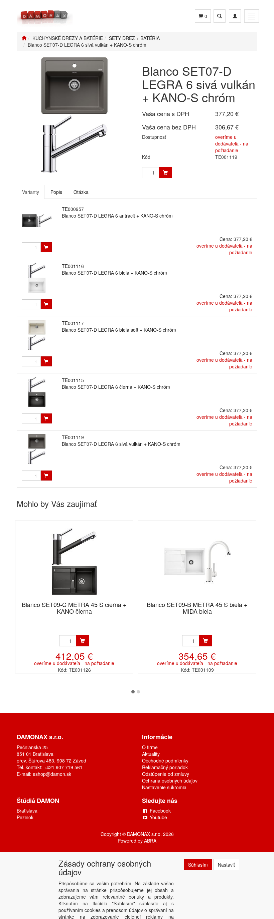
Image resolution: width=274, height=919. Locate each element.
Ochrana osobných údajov (169, 780)
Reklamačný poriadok (165, 767)
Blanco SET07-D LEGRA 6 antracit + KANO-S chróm (117, 215)
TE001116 (73, 266)
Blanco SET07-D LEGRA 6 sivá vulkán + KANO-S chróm (121, 443)
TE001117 (73, 323)
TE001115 (73, 380)
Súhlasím (198, 864)
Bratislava (27, 810)
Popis (56, 192)
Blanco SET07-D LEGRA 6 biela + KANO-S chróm (114, 272)
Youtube (158, 817)
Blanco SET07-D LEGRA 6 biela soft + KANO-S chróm (119, 329)
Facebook (160, 810)
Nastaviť (226, 864)
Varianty (30, 192)
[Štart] (24, 38)
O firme (150, 747)
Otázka (81, 192)
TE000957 (73, 209)
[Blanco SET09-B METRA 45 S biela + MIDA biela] (197, 561)
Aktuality (151, 753)
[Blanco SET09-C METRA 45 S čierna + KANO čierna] (74, 561)
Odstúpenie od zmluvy (165, 774)
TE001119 (73, 437)
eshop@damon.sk (52, 774)
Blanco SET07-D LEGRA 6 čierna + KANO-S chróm (116, 386)
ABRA (150, 840)
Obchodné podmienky (165, 760)
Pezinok (25, 817)
